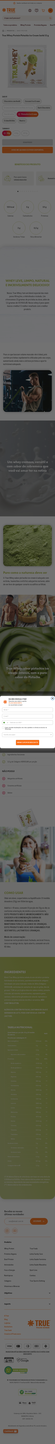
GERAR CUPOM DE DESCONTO (27, 742)
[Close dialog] (52, 698)
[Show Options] (51, 735)
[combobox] (5, 722)
